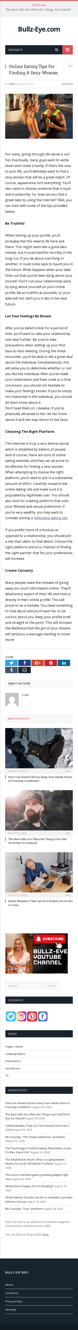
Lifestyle (67, 84)
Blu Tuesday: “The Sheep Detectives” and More (35, 1137)
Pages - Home (14, 1046)
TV (7, 1075)
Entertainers (13, 1061)
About (9, 1284)
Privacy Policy (13, 1301)
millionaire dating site (50, 518)
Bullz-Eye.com (39, 28)
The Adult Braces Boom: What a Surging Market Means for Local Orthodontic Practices (34, 1162)
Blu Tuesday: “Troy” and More (24, 1209)
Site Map (10, 1309)
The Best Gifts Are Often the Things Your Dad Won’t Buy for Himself (40, 10)
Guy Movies (12, 1068)
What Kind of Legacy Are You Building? (29, 1186)
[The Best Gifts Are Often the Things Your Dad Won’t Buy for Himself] (39, 812)
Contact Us (12, 1293)
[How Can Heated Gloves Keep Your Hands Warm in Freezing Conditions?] (39, 750)
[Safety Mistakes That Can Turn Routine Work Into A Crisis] (39, 874)
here (46, 1234)
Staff (12, 84)
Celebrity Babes (15, 1054)
